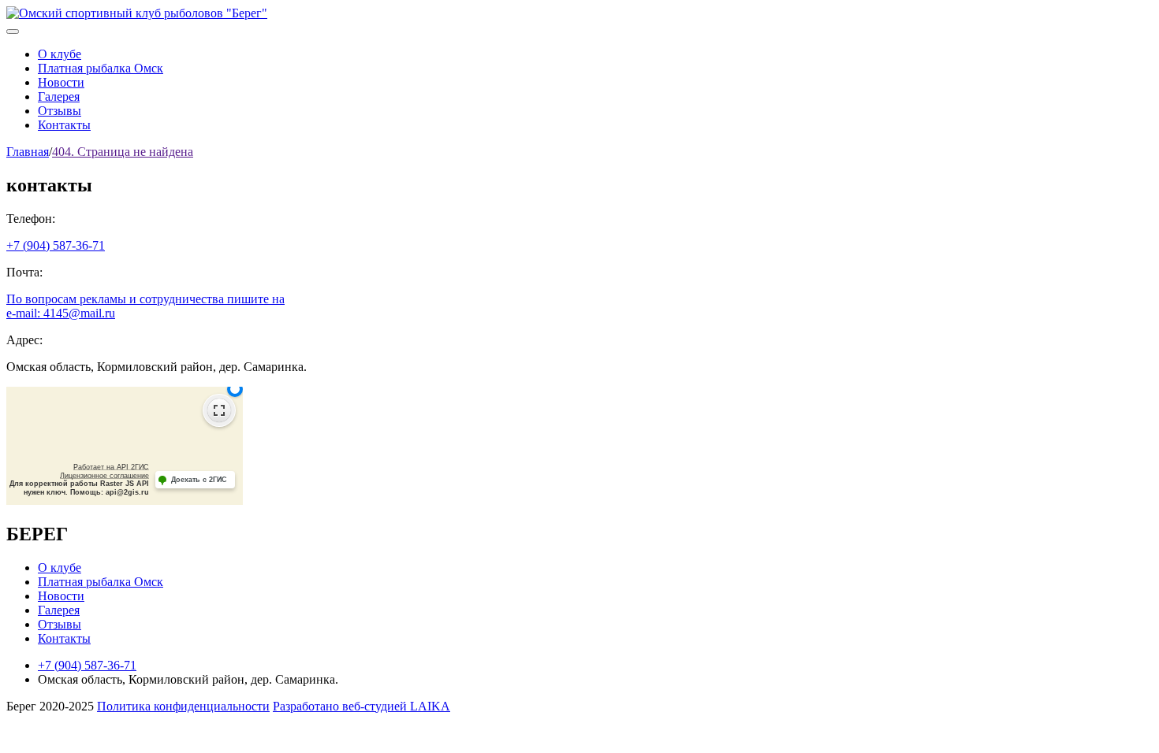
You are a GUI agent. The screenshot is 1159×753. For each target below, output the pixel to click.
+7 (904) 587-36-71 (55, 245)
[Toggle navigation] (12, 31)
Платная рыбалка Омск (100, 68)
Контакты (64, 125)
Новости (61, 82)
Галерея (59, 96)
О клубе (59, 54)
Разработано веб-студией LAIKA (361, 706)
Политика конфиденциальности (183, 706)
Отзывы (59, 110)
